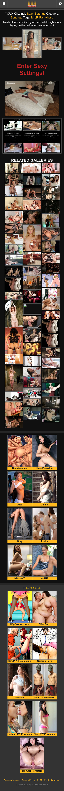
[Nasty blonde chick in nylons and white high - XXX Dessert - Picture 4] (32, 98)
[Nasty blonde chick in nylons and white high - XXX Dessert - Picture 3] (52, 43)
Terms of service (12, 780)
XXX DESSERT (32, 4)
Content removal (52, 780)
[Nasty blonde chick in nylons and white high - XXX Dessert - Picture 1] (12, 43)
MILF (34, 17)
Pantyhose (46, 17)
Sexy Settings (36, 13)
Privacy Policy (28, 780)
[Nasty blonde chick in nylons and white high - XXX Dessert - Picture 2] (32, 43)
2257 (39, 780)
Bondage (16, 17)
